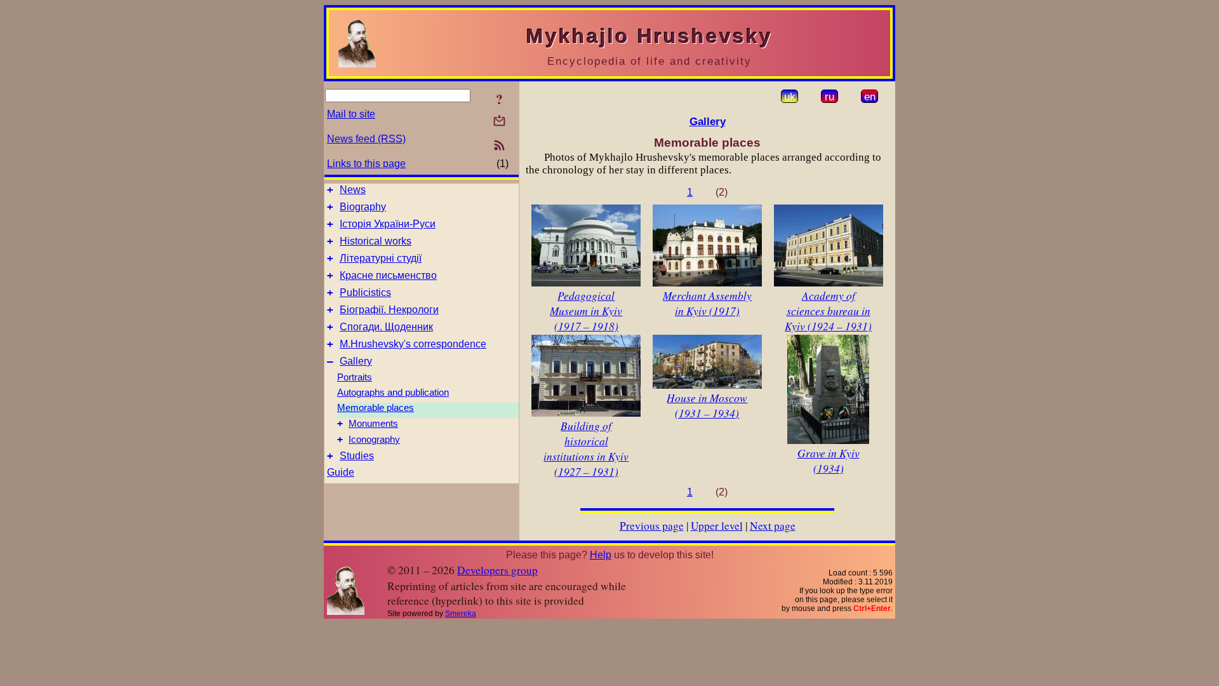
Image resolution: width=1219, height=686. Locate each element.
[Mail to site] (499, 120)
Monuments (373, 424)
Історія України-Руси (388, 224)
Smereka (460, 613)
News (353, 189)
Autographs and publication (393, 392)
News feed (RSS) (366, 138)
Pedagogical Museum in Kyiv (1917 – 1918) (586, 310)
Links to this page (366, 163)
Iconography (374, 439)
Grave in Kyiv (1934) (828, 460)
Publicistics (365, 292)
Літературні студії (381, 258)
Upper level (717, 525)
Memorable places (375, 408)
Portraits (354, 377)
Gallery (356, 361)
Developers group (497, 570)
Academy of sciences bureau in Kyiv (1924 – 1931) (828, 310)
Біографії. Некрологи (389, 309)
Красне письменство (388, 275)
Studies (357, 455)
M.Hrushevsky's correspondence (413, 344)
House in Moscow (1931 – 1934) (707, 405)
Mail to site (351, 114)
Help (600, 554)
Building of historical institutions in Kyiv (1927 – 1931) (586, 448)
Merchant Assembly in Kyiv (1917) (707, 303)
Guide (340, 472)
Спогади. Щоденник (386, 326)
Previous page (652, 525)
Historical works (375, 241)
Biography (363, 206)
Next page (773, 525)
